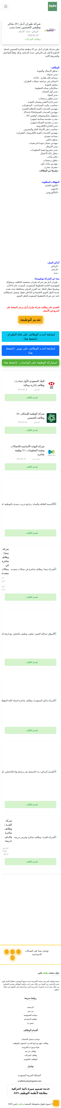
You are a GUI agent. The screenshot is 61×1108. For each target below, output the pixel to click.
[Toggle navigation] (6, 6)
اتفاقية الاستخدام (30, 1019)
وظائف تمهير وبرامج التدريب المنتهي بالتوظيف (30, 1043)
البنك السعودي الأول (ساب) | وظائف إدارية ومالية (29, 383)
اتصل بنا (30, 1023)
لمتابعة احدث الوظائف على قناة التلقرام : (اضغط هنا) (30, 336)
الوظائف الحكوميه (30, 1059)
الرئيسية (30, 1007)
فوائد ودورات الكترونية (30, 1047)
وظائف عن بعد (30, 1051)
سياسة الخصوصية (30, 1015)
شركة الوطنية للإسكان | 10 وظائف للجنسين (30, 415)
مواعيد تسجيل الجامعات (30, 1039)
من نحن (30, 1011)
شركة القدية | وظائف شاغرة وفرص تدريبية (8, 830)
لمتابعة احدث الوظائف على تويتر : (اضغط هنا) (30, 350)
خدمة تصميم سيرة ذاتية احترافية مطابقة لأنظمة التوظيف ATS (30, 1091)
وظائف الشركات (32, 39)
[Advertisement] (30, 228)
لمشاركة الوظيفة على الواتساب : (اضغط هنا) (30, 362)
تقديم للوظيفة (30, 320)
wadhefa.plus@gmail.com (30, 1081)
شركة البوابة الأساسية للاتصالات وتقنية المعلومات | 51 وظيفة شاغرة (27, 450)
